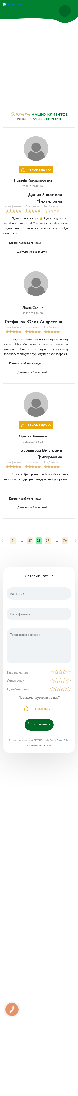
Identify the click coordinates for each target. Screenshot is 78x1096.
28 (39, 540)
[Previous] (4, 540)
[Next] (74, 540)
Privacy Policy (63, 740)
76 (65, 540)
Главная (21, 119)
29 (48, 540)
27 (30, 540)
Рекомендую (42, 709)
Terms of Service (38, 745)
